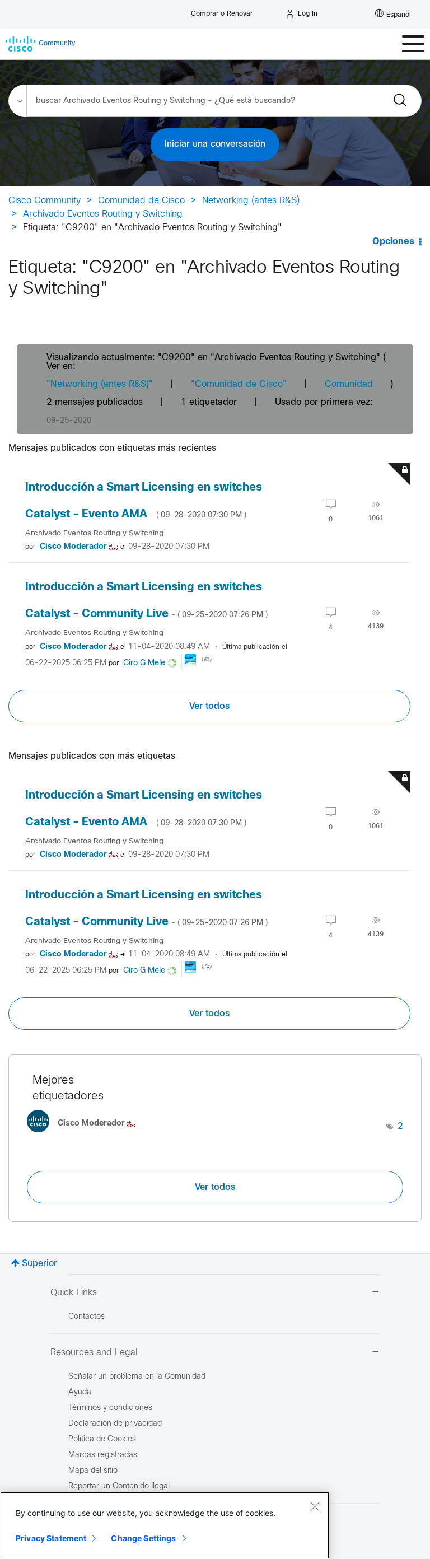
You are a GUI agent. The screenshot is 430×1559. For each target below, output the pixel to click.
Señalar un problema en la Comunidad (136, 1376)
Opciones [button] (393, 241)
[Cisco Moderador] (85, 1135)
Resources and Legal (94, 1352)
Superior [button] (39, 1263)
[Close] (314, 1506)
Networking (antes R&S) (251, 201)
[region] (164, 1525)
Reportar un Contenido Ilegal (119, 1486)
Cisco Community (44, 201)
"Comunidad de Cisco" (239, 384)
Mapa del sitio (93, 1470)
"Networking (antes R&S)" (99, 384)
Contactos (86, 1316)
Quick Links (73, 1293)
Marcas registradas (102, 1455)
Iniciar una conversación (215, 144)
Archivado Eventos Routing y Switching (103, 214)
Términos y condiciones (110, 1408)
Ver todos (209, 706)
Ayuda (79, 1392)
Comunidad (349, 384)
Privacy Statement (51, 1538)
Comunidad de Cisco (141, 201)
